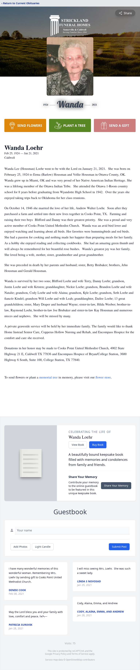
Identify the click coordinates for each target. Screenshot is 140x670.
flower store (103, 377)
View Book (78, 444)
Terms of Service (79, 653)
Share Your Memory (116, 485)
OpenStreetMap (74, 659)
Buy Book (97, 444)
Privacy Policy (60, 653)
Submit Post (119, 546)
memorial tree (48, 377)
